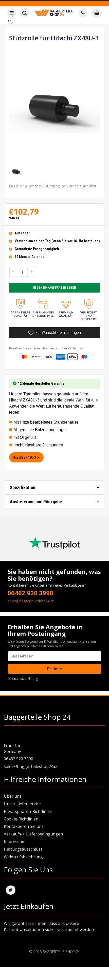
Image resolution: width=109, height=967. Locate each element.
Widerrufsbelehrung (23, 857)
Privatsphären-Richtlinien (28, 811)
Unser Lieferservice (22, 804)
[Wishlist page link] (10, 21)
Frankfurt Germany (13, 748)
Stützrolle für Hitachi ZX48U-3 (54, 38)
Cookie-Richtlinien (21, 819)
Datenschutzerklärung (23, 678)
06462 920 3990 (30, 593)
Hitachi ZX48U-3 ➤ (26, 457)
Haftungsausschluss (23, 849)
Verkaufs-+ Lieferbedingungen (33, 834)
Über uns (13, 796)
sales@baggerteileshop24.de (31, 601)
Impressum (14, 841)
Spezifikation (22, 487)
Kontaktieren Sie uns (24, 826)
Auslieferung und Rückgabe (36, 501)
